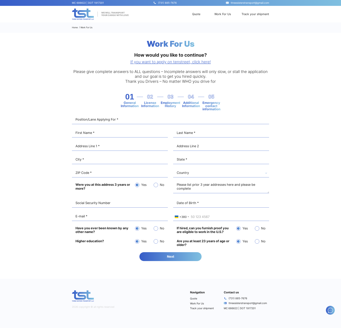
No (162, 185)
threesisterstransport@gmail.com (250, 2)
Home (75, 27)
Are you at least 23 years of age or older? (203, 243)
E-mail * (81, 216)
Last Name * (186, 133)
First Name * (84, 133)
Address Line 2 (188, 146)
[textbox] (221, 173)
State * (182, 159)
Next (170, 256)
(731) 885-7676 (167, 2)
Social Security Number (92, 203)
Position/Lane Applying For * (96, 119)
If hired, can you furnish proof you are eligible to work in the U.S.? (203, 230)
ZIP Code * (83, 173)
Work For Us (222, 14)
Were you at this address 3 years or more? (102, 186)
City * (79, 159)
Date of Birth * (188, 203)
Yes (144, 185)
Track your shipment (255, 14)
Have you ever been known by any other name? (101, 230)
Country (183, 173)
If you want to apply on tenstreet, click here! (170, 61)
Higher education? (89, 241)
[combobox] (221, 173)
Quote (196, 14)
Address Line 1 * (87, 146)
